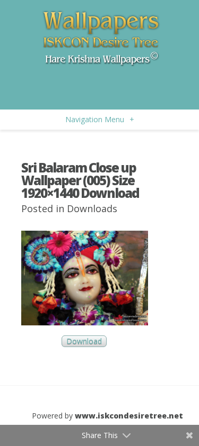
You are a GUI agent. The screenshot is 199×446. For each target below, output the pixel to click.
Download (84, 341)
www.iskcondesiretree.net (129, 416)
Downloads (92, 208)
